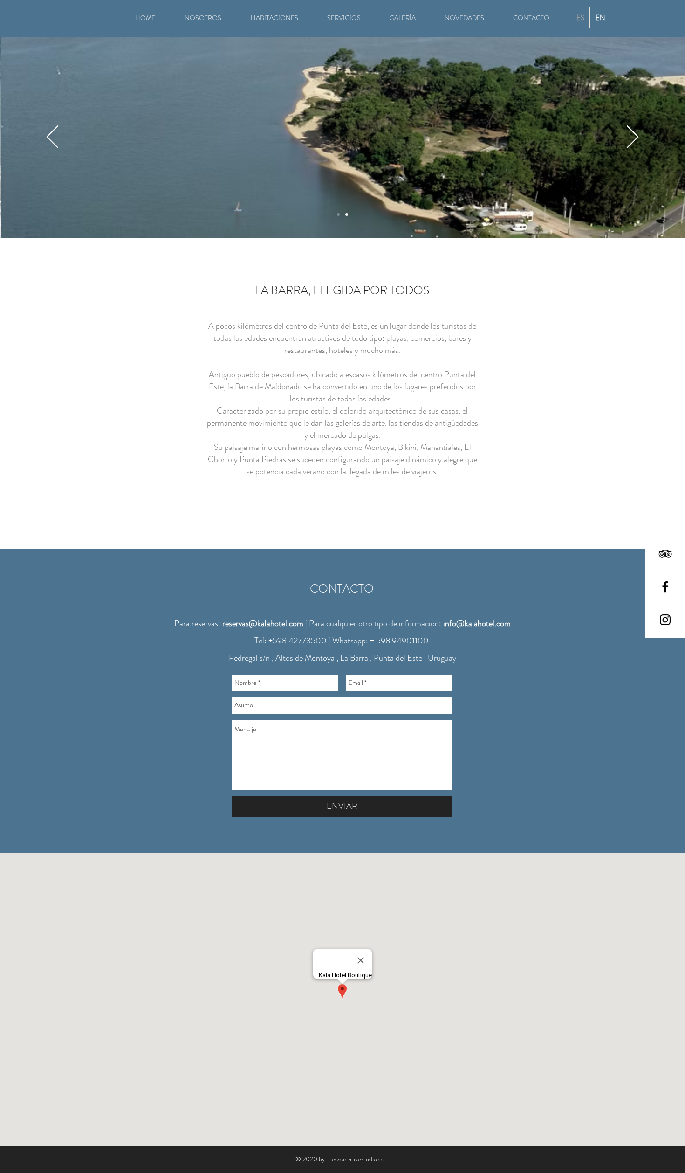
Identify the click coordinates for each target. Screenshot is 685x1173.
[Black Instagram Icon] (665, 620)
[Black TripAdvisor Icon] (665, 553)
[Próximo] (632, 137)
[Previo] (52, 137)
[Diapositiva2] (338, 214)
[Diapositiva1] (346, 214)
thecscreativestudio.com (358, 1159)
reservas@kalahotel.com (262, 623)
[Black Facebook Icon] (665, 587)
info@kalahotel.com (477, 623)
